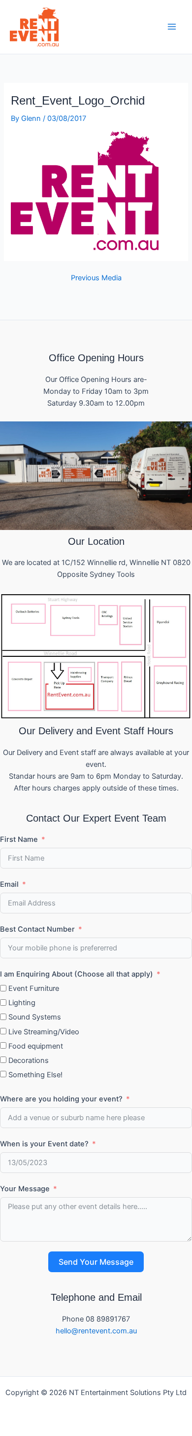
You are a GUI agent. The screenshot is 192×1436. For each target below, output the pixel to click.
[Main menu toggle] (171, 26)
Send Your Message (96, 1262)
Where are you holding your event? (61, 1099)
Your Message (25, 1188)
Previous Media (96, 278)
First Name (19, 839)
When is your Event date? (44, 1143)
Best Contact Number (37, 929)
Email (9, 884)
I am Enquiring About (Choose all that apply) (76, 974)
